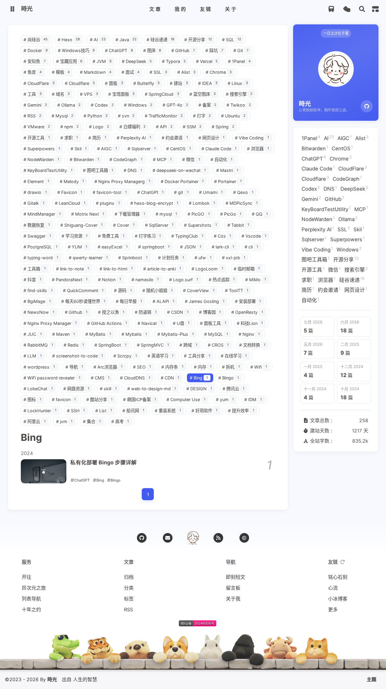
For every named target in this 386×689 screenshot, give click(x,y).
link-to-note (72, 268)
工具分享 (197, 355)
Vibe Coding (252, 137)
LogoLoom (207, 268)
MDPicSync (242, 203)
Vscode (254, 235)
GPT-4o (175, 105)
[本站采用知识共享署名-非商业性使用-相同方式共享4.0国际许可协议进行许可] (222, 625)
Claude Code (219, 148)
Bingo (228, 377)
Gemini (35, 105)
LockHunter (40, 410)
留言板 (233, 588)
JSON (190, 246)
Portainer (228, 181)
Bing (199, 377)
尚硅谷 (36, 39)
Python (96, 115)
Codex (102, 105)
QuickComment (83, 290)
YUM (77, 246)
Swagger (37, 235)
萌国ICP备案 (139, 399)
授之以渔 (111, 312)
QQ (260, 214)
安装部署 (248, 301)
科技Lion (250, 323)
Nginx (249, 334)
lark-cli (223, 246)
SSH (76, 410)
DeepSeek (137, 61)
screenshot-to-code (77, 355)
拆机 (231, 366)
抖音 (32, 279)
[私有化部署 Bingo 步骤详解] (43, 471)
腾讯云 (234, 388)
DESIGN (199, 388)
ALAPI (164, 301)
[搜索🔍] (362, 9)
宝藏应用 (69, 61)
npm (69, 126)
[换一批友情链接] (342, 562)
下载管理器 (130, 214)
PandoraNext (70, 279)
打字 (202, 115)
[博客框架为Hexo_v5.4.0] (164, 625)
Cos (222, 235)
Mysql (63, 115)
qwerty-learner (88, 257)
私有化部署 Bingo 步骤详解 (103, 462)
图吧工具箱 (98, 170)
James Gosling (204, 301)
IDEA (208, 83)
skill (108, 388)
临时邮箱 (247, 268)
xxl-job (233, 257)
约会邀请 (175, 137)
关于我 (233, 599)
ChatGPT (119, 50)
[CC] (244, 538)
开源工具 (37, 137)
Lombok (202, 203)
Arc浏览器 (107, 366)
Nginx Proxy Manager (50, 323)
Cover (123, 225)
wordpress (39, 366)
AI (98, 39)
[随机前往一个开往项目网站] (331, 9)
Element (36, 181)
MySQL (216, 334)
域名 (61, 94)
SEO (142, 366)
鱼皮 (33, 72)
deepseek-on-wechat (179, 170)
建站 (179, 83)
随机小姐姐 (157, 290)
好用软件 (204, 410)
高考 (120, 421)
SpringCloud (162, 94)
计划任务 (171, 257)
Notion (109, 279)
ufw (203, 257)
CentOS (178, 148)
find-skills (38, 290)
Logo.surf (183, 279)
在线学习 (234, 355)
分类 (129, 588)
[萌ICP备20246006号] (197, 625)
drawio (35, 192)
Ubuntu (233, 115)
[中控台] (375, 9)
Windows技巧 (76, 50)
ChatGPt (150, 192)
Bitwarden (84, 159)
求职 (69, 137)
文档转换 (252, 345)
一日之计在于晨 (336, 33)
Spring (223, 126)
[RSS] (218, 538)
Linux (238, 83)
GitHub (183, 50)
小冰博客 (337, 599)
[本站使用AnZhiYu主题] (173, 625)
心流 (333, 588)
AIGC (107, 148)
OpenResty (247, 312)
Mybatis (134, 334)
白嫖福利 (132, 126)
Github (76, 312)
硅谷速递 (160, 39)
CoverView (198, 290)
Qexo (243, 192)
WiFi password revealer (52, 377)
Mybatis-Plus (175, 334)
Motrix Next (87, 214)
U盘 (181, 323)
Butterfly (146, 83)
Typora (174, 61)
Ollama (69, 105)
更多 (333, 609)
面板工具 (213, 323)
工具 (33, 94)
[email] (167, 538)
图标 (32, 399)
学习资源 (75, 235)
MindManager (42, 214)
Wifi (258, 366)
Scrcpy (125, 355)
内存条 (172, 366)
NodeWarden (41, 159)
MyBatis (98, 334)
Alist (186, 72)
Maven (63, 334)
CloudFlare (39, 83)
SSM (192, 126)
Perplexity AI (134, 137)
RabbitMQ (38, 345)
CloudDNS (135, 377)
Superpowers (42, 148)
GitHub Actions (107, 323)
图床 (152, 50)
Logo (99, 126)
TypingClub (187, 235)
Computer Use (185, 399)
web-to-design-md (151, 388)
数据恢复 (37, 225)
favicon (64, 399)
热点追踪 (222, 279)
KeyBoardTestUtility (48, 170)
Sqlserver (142, 148)
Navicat (150, 323)
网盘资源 (76, 388)
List (103, 410)
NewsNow (39, 312)
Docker (36, 50)
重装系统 (168, 410)
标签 (129, 599)
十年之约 (31, 609)
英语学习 (160, 355)
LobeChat (38, 388)
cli (251, 246)
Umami (211, 192)
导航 (74, 366)
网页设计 (211, 137)
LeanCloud (70, 203)
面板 (114, 83)
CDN (170, 377)
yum (225, 399)
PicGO (199, 214)
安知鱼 (35, 61)
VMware (37, 126)
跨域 (188, 345)
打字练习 (148, 235)
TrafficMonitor (164, 115)
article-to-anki (162, 268)
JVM (102, 61)
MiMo (255, 279)
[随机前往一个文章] (346, 9)
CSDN (177, 312)
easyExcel (113, 246)
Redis (74, 345)
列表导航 (31, 599)
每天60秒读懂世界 (83, 301)
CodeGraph (125, 159)
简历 (97, 137)
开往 (26, 577)
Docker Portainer (182, 181)
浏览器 (258, 148)
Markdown (95, 72)
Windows (138, 105)
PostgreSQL (40, 246)
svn (126, 115)
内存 (203, 366)
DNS (133, 170)
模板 (61, 72)
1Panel (239, 61)
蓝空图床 (202, 94)
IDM (253, 399)
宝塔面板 (121, 94)
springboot (154, 246)
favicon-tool (110, 192)
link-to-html (116, 268)
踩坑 (214, 50)
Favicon (69, 192)
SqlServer (159, 225)
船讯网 (133, 410)
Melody (72, 181)
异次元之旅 (34, 588)
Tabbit (238, 225)
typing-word (41, 257)
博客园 (210, 312)
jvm (64, 421)
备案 (207, 105)
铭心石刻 (337, 577)
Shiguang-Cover (81, 225)
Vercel (207, 61)
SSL (158, 72)
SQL (231, 39)
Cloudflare (80, 83)
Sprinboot (132, 257)
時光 (52, 679)
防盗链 (146, 312)
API (164, 126)
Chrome (219, 72)
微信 (191, 159)
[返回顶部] (193, 537)
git (181, 192)
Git (240, 50)
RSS (32, 115)
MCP (162, 159)
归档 (129, 577)
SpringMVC (153, 345)
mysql (166, 214)
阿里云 (35, 421)
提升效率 (241, 410)
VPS (89, 94)
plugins (108, 203)
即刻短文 (235, 577)
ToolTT (236, 290)
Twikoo (238, 105)
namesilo (145, 279)
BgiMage (37, 301)
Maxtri (227, 170)
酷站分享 (99, 399)
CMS (100, 377)
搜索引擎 (239, 94)
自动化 (221, 159)
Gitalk (34, 203)
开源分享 (198, 39)
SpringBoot (110, 345)
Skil (79, 148)
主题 (371, 679)
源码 (123, 290)
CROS (218, 345)
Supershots (200, 225)
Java (126, 39)
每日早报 (129, 301)
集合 (92, 421)
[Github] (367, 106)
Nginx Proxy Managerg (122, 181)
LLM (33, 355)
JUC (33, 334)
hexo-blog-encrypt (154, 203)
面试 (131, 72)
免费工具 (111, 235)
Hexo (69, 39)
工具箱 (35, 268)
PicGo (231, 214)
